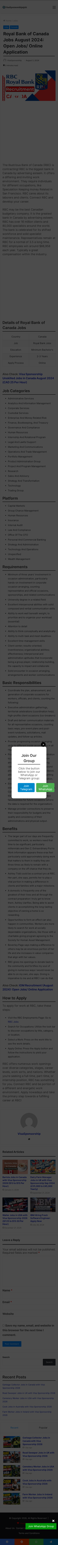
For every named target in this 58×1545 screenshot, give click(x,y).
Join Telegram (26, 787)
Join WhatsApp (45, 787)
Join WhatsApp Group (41, 1526)
